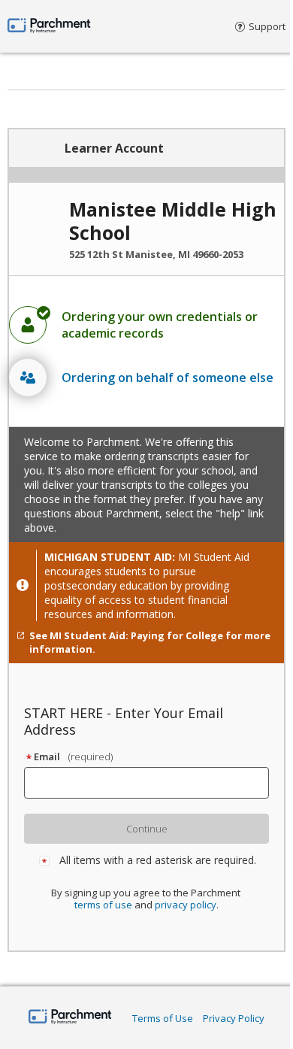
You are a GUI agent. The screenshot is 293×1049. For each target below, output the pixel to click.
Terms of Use (162, 1018)
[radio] (146, 325)
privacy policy (185, 905)
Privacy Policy (233, 1018)
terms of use (103, 905)
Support (267, 26)
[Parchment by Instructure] (70, 1017)
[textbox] (153, 783)
